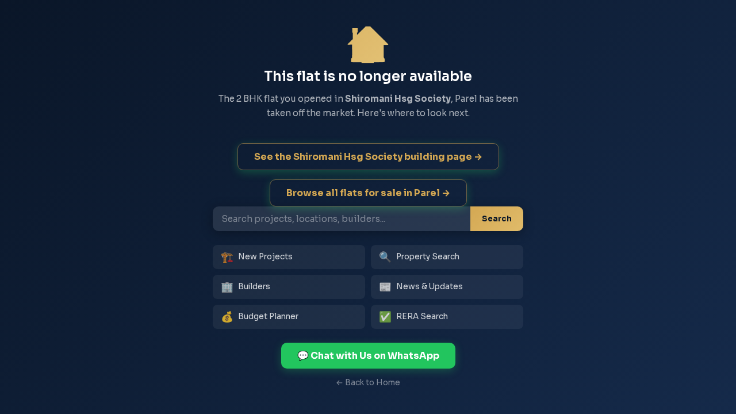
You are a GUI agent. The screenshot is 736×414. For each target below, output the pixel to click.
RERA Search (413, 316)
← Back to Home (368, 383)
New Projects (257, 257)
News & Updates (421, 287)
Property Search (419, 257)
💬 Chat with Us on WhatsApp (368, 356)
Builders (245, 287)
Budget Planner (259, 316)
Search (497, 219)
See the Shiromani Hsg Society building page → (368, 157)
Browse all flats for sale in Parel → (368, 193)
